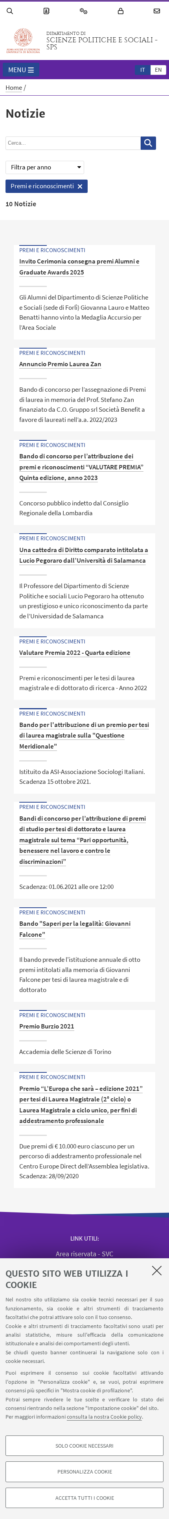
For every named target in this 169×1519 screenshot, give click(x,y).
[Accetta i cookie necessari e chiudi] (157, 1270)
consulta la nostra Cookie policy (104, 1416)
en (158, 69)
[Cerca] (11, 11)
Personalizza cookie (84, 1471)
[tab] (143, 69)
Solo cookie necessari (84, 1445)
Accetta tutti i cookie (84, 1497)
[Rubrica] (48, 11)
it (142, 69)
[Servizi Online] (85, 11)
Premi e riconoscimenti (40, 187)
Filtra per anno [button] (31, 167)
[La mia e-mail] (158, 11)
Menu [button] (17, 69)
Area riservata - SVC (84, 1253)
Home (14, 87)
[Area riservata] (121, 11)
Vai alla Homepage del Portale (23, 41)
